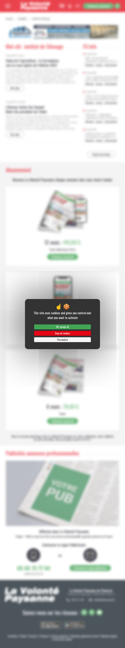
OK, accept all (62, 327)
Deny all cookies (62, 333)
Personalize (62, 340)
